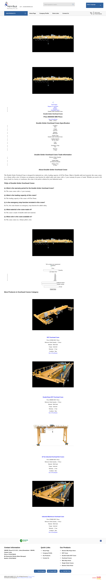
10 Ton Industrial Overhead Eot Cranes (53, 457)
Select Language (91, 4)
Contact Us (66, 13)
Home (55, 107)
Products (55, 109)
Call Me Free (66, 571)
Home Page (32, 13)
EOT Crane (65, 553)
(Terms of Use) (31, 576)
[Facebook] (101, 541)
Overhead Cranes (55, 110)
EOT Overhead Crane (53, 337)
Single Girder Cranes (68, 563)
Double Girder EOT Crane (69, 555)
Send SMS (53, 571)
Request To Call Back (53, 106)
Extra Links (56, 13)
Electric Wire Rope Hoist (69, 550)
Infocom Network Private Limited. (24, 577)
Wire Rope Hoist (66, 560)
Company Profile (44, 13)
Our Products (10, 13)
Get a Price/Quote (53, 119)
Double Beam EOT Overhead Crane (53, 397)
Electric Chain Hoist (67, 565)
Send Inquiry (54, 104)
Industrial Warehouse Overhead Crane (53, 516)
